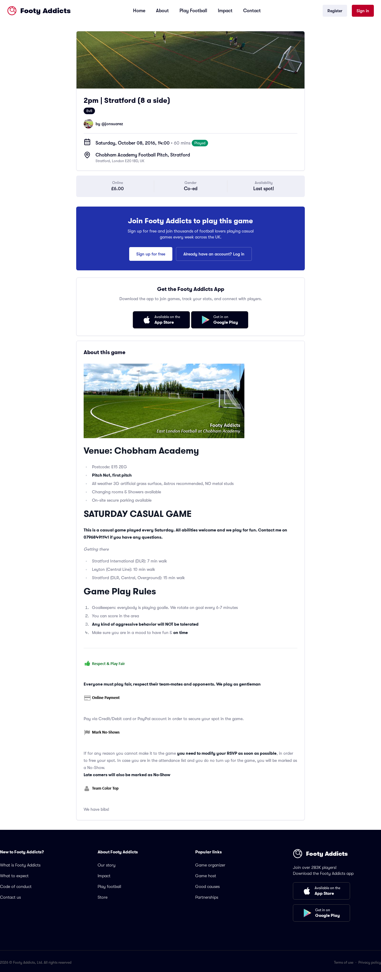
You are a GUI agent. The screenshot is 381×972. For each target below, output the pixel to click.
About (162, 10)
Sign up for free (150, 254)
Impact (225, 10)
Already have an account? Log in (213, 254)
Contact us (10, 897)
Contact (252, 10)
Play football (109, 886)
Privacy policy (369, 962)
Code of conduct (16, 886)
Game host (205, 875)
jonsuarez (114, 123)
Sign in (363, 10)
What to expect (14, 875)
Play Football (193, 10)
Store (102, 897)
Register (334, 10)
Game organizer (210, 865)
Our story (106, 865)
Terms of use (343, 962)
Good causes (207, 886)
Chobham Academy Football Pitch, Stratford (143, 155)
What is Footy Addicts (20, 865)
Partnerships (206, 897)
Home (139, 10)
